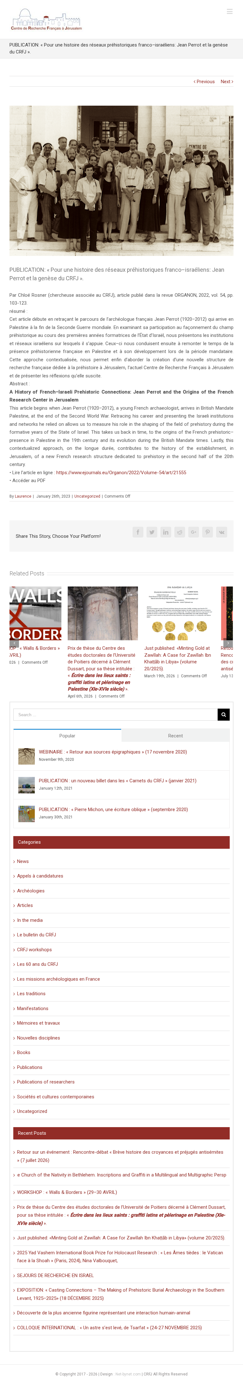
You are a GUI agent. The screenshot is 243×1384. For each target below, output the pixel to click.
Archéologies (31, 891)
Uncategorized (87, 496)
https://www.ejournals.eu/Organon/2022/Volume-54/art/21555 (121, 472)
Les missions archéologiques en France (58, 979)
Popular (67, 736)
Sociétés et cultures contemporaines (55, 1097)
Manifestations (32, 1008)
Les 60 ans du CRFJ (37, 964)
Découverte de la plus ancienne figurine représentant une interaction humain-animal (103, 1313)
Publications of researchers (46, 1082)
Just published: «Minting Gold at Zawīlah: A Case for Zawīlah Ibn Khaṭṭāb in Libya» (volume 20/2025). (121, 1238)
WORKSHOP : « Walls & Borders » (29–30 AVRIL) (67, 1192)
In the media (30, 920)
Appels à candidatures (40, 876)
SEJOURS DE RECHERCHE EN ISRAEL (55, 1275)
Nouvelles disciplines (38, 1038)
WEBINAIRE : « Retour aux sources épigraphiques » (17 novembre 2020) (113, 752)
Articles (25, 905)
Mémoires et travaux (38, 1023)
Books (23, 1052)
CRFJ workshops (34, 950)
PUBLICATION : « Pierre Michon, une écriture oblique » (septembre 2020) (113, 809)
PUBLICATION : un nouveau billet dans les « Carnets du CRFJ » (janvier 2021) (117, 781)
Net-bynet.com (128, 1374)
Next (225, 81)
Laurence (23, 496)
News (23, 861)
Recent (175, 736)
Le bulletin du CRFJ (36, 935)
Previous (206, 81)
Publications (29, 1067)
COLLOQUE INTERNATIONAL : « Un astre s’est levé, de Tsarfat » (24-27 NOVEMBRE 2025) (109, 1328)
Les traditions (31, 993)
